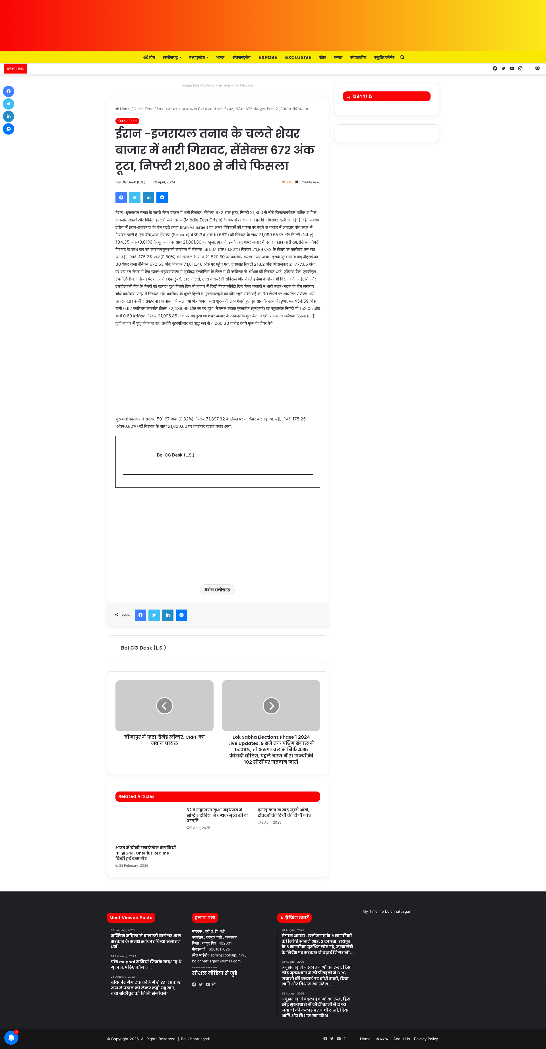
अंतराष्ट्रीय (241, 57)
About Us (401, 1039)
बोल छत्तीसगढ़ (218, 589)
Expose (267, 57)
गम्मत (338, 57)
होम (151, 57)
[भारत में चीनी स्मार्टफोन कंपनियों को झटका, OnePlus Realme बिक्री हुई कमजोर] (146, 824)
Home (125, 108)
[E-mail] (126, 483)
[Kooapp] (529, 69)
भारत (220, 57)
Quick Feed (144, 108)
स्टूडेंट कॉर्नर (384, 57)
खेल (322, 57)
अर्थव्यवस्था (382, 1039)
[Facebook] (121, 197)
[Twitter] (134, 197)
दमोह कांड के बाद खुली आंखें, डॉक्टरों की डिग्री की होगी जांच (284, 812)
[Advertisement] (217, 374)
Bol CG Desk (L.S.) (130, 182)
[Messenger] (162, 197)
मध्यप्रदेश (197, 57)
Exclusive (298, 57)
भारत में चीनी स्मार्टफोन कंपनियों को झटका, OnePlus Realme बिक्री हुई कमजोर (145, 853)
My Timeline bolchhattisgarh (388, 911)
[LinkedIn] (148, 197)
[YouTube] (209, 984)
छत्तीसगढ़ (170, 57)
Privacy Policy (426, 1039)
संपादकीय (358, 57)
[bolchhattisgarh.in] (273, 22)
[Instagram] (215, 984)
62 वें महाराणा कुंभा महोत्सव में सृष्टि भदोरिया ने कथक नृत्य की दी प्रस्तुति (217, 815)
